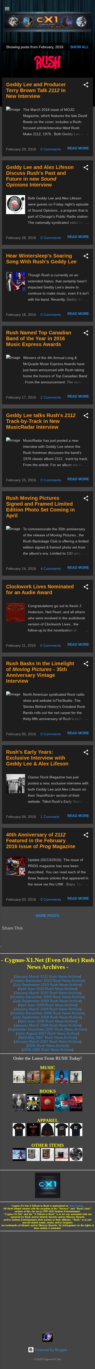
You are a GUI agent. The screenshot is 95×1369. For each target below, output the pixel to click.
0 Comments (51, 149)
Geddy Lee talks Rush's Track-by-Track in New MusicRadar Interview (40, 421)
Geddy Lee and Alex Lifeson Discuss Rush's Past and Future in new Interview (40, 175)
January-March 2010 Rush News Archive (47, 993)
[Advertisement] (47, 1280)
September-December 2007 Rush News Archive (47, 1029)
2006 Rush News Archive (48, 1045)
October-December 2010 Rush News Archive (48, 981)
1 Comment (50, 817)
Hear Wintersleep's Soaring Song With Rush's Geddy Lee (41, 258)
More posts (47, 916)
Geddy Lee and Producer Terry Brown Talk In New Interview (36, 90)
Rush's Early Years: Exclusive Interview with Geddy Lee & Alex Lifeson (37, 757)
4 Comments (51, 569)
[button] (86, 86)
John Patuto (76, 1205)
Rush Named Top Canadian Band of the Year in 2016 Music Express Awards (38, 338)
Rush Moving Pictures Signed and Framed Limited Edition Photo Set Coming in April (40, 506)
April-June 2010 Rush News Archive (47, 989)
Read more (78, 148)
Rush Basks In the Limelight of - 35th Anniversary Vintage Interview (40, 672)
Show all (79, 47)
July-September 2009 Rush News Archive (47, 1001)
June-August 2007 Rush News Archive (47, 1033)
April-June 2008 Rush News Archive (47, 1021)
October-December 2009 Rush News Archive (48, 997)
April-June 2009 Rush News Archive (47, 1005)
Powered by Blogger (50, 1350)
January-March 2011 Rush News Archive (47, 976)
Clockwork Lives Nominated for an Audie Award (40, 589)
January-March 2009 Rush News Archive (47, 1009)
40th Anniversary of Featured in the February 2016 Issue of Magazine (40, 840)
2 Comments (51, 397)
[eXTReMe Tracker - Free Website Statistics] (47, 1341)
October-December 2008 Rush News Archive (48, 1013)
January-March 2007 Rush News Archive (47, 1041)
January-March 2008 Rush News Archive (47, 1025)
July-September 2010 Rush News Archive (47, 985)
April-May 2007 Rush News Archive (48, 1037)
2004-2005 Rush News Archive (47, 1050)
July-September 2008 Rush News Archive (47, 1017)
